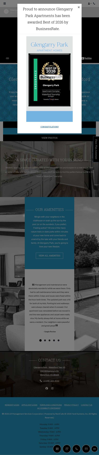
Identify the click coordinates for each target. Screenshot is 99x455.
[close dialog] (78, 7)
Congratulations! (49, 127)
